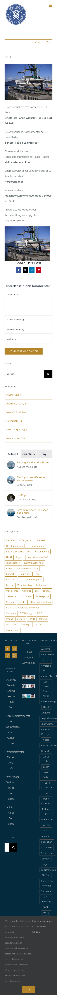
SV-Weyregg (26, 613)
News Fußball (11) (16, 412)
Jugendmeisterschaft (37, 557)
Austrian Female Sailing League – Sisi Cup (11, 694)
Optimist (26, 590)
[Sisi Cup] (11, 496)
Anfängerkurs (26, 540)
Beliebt (13, 454)
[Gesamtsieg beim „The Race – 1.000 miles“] (11, 511)
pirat (37, 590)
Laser (37, 574)
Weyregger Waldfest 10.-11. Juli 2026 (11, 788)
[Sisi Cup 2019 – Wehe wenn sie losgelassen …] (11, 478)
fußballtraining (42, 551)
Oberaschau (12, 590)
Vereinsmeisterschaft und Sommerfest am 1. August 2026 (11, 730)
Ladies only (25, 574)
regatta (47, 590)
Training (43, 619)
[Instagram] (14, 655)
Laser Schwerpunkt (32, 579)
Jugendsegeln (13, 563)
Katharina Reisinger (33, 563)
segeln (21, 602)
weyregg (25, 624)
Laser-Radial (12, 579)
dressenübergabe (35, 546)
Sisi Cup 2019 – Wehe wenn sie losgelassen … (32, 479)
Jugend (19, 557)
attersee (40, 540)
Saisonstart (11, 596)
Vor (48, 42)
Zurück (39, 42)
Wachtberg (11, 624)
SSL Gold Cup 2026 (11, 815)
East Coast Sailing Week (18, 551)
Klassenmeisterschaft (27, 568)
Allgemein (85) (14, 395)
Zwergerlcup (12, 630)
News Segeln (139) (16, 429)
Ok (28, 989)
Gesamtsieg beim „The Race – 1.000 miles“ (33, 511)
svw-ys (9, 619)
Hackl (9, 557)
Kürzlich (28, 454)
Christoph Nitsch (14, 546)
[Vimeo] (7, 655)
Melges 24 (41, 585)
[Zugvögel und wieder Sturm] (11, 463)
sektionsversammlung (40, 602)
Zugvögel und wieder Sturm (33, 462)
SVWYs (21, 619)
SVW (39, 613)
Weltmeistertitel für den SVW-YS (11, 760)
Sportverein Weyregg (29, 607)
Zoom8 (37, 624)
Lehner (9, 585)
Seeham (10, 602)
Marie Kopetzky (24, 585)
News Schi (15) (14, 420)
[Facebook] (7, 648)
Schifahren (26, 596)
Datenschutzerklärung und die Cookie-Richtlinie (42, 926)
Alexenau (10, 540)
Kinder (9, 568)
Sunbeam (11, 613)
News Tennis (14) (15, 438)
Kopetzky (11, 574)
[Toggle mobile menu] (50, 5)
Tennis (32, 619)
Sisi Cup (21, 495)
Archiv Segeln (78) (16, 403)
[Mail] (14, 648)
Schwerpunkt (42, 596)
